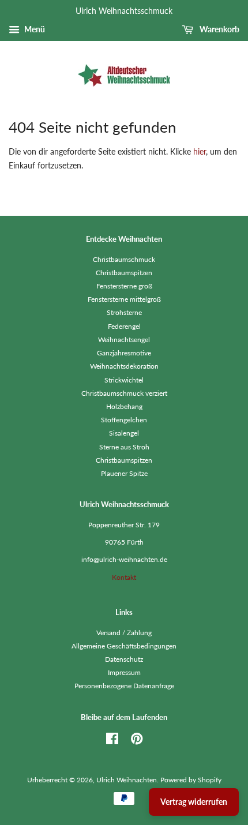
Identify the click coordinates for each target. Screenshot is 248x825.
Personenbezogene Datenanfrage (124, 685)
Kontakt (124, 577)
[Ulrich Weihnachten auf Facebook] (112, 741)
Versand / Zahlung (124, 632)
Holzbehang (124, 406)
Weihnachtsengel (124, 339)
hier (199, 151)
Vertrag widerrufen (193, 802)
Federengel (124, 326)
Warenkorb (218, 29)
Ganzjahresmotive (124, 352)
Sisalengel (124, 433)
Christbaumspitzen (124, 272)
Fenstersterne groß (124, 286)
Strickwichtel (124, 380)
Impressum (124, 672)
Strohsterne (124, 312)
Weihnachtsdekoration (124, 366)
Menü (33, 29)
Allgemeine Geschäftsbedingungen (124, 646)
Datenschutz (124, 659)
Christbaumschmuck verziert (124, 393)
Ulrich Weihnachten (126, 779)
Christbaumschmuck (124, 259)
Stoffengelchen (124, 419)
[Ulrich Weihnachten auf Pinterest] (136, 741)
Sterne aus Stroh (124, 446)
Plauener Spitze (124, 473)
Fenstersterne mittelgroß (124, 299)
